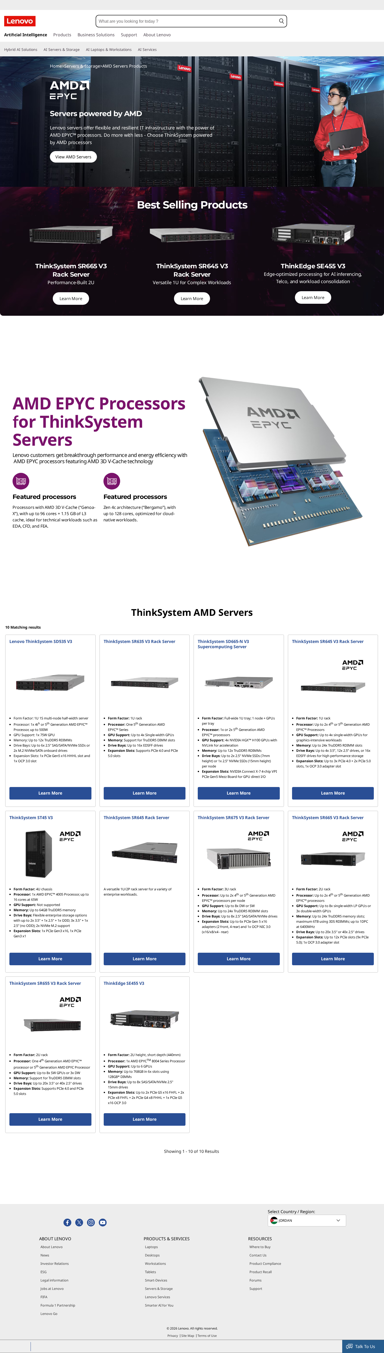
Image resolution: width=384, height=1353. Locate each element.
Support (255, 1288)
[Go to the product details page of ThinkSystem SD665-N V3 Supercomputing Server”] (239, 683)
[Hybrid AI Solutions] (39, 49)
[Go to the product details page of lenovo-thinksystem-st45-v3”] (50, 853)
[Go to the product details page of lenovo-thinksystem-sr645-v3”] (333, 683)
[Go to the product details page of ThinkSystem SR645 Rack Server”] (145, 853)
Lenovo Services (157, 1297)
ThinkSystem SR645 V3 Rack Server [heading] (328, 641)
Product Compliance (265, 1263)
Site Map (187, 1335)
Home (56, 66)
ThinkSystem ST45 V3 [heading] (31, 817)
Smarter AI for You (159, 1305)
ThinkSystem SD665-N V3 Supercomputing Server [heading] (223, 644)
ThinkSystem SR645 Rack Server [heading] (136, 817)
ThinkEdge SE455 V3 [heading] (124, 983)
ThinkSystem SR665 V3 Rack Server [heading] (328, 817)
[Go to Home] (20, 21)
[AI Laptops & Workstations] (133, 49)
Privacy (172, 1335)
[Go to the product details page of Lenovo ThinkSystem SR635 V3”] (145, 683)
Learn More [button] (50, 793)
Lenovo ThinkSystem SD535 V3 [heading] (40, 641)
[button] (282, 21)
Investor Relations (54, 1263)
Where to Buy (260, 1246)
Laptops (151, 1246)
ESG (43, 1271)
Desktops (152, 1255)
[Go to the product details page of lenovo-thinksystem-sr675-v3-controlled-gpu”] (239, 853)
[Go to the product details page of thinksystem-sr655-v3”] (50, 1019)
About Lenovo (51, 1246)
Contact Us (257, 1255)
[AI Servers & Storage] (81, 49)
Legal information (54, 1280)
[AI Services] (158, 49)
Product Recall (260, 1271)
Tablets (150, 1271)
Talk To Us (365, 1346)
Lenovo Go (48, 1313)
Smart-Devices (156, 1280)
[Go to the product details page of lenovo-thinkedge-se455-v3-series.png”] (145, 1019)
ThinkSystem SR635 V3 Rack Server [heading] (139, 641)
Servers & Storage (82, 66)
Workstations (155, 1263)
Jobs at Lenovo (52, 1288)
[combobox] (186, 21)
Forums (255, 1280)
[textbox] (307, 1220)
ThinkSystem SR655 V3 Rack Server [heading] (45, 983)
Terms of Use (207, 1335)
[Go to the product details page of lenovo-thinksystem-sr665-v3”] (333, 853)
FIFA (43, 1297)
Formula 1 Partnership (57, 1305)
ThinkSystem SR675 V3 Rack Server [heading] (233, 817)
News (44, 1255)
